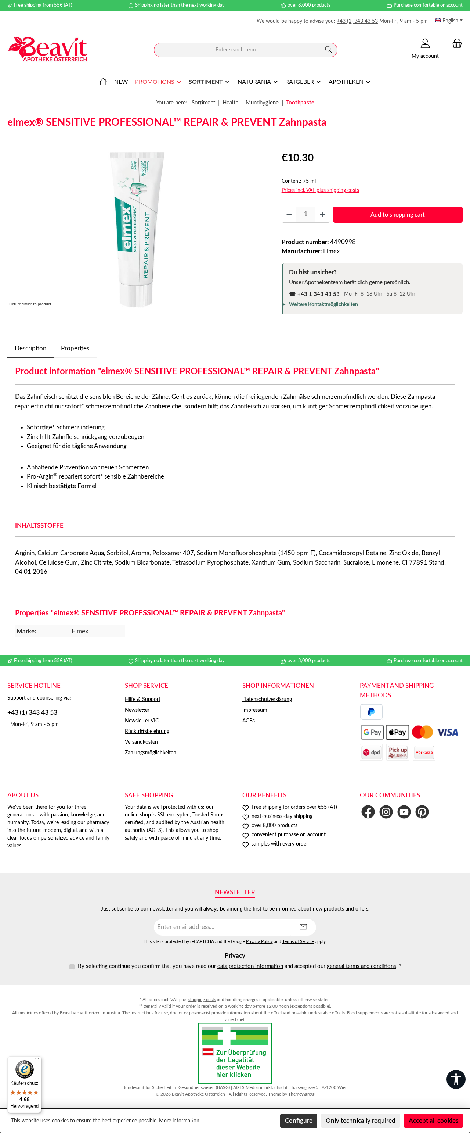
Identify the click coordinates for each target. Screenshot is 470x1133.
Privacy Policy (259, 942)
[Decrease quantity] (289, 215)
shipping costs (202, 999)
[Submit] (303, 927)
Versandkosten (141, 742)
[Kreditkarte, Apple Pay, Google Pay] (409, 732)
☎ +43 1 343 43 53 (314, 294)
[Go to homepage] (47, 50)
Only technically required (360, 1121)
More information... (181, 1120)
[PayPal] (371, 712)
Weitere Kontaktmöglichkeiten (323, 304)
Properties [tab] (75, 348)
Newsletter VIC (142, 720)
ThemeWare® (301, 1094)
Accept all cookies (433, 1121)
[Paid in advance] (424, 752)
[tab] (30, 348)
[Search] (328, 50)
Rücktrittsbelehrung (147, 731)
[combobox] (237, 50)
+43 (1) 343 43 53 (357, 21)
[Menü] (37, 1060)
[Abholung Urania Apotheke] (397, 752)
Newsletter (137, 710)
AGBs (248, 720)
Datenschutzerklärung (267, 699)
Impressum (254, 710)
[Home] (103, 82)
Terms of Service (298, 942)
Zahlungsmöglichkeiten (150, 752)
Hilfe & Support (142, 699)
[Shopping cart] (455, 43)
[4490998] (137, 229)
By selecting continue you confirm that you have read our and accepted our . (239, 966)
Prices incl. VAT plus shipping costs (320, 190)
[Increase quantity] (322, 215)
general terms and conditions (361, 966)
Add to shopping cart (397, 215)
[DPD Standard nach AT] (371, 752)
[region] (137, 229)
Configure (298, 1121)
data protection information (250, 966)
